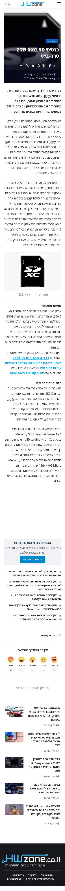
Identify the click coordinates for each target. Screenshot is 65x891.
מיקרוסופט (54, 188)
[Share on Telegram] (32, 66)
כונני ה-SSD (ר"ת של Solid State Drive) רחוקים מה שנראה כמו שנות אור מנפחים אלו (33, 363)
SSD (21, 294)
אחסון (52, 142)
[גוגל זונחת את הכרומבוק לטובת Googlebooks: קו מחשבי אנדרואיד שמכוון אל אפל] (14, 762)
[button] (58, 3)
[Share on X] (44, 66)
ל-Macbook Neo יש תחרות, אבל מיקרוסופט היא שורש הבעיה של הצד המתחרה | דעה (44, 739)
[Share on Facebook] (49, 66)
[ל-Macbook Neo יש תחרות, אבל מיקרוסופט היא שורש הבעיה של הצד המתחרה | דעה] (14, 737)
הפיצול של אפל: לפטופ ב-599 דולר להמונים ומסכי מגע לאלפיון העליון (45, 788)
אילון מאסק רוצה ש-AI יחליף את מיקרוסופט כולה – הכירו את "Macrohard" (35, 607)
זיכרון (47, 96)
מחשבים (52, 41)
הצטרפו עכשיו (32, 559)
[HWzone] (32, 3)
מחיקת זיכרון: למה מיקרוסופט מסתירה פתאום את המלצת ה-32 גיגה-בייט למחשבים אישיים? (34, 573)
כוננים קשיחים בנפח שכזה (27, 373)
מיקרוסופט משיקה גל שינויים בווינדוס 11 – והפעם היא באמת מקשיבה (36, 597)
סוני (40, 106)
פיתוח (10, 398)
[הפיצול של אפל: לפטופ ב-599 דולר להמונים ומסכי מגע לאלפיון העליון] (14, 788)
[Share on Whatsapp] (38, 66)
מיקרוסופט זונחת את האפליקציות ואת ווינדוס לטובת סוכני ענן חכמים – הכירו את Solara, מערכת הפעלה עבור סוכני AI (33, 585)
